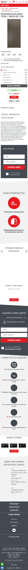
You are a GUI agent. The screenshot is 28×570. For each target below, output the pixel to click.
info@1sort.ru (14, 519)
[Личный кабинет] (20, 1)
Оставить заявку (5, 63)
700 (8, 55)
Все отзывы (14, 451)
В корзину (14, 97)
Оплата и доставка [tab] (7, 118)
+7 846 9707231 (14, 515)
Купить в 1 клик (14, 101)
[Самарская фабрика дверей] (4, 1)
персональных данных (15, 174)
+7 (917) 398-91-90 (16, 478)
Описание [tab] (5, 114)
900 (20, 55)
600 (3, 55)
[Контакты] (9, 1)
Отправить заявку (14, 167)
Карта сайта (14, 565)
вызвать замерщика (13, 86)
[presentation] (2, 251)
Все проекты (14, 299)
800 (14, 55)
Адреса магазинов (14, 522)
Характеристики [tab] (14, 114)
